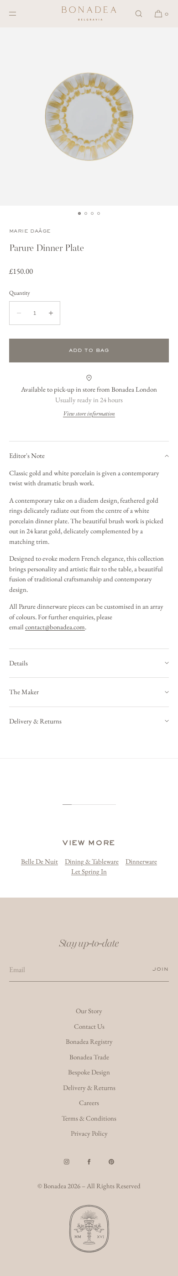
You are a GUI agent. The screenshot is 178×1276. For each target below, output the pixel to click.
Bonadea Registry (89, 1041)
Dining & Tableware (92, 861)
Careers (89, 1102)
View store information (89, 413)
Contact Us (89, 1026)
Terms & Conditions (89, 1118)
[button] (138, 13)
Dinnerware (141, 861)
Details (18, 663)
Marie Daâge (30, 231)
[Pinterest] (111, 1162)
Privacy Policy (89, 1133)
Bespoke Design (89, 1072)
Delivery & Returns (35, 721)
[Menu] (20, 13)
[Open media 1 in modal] (89, 116)
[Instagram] (67, 1162)
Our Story (89, 1010)
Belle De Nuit (39, 861)
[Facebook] (89, 1162)
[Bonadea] (89, 13)
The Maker (24, 691)
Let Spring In (89, 871)
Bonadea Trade (89, 1057)
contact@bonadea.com (55, 626)
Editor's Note (27, 455)
